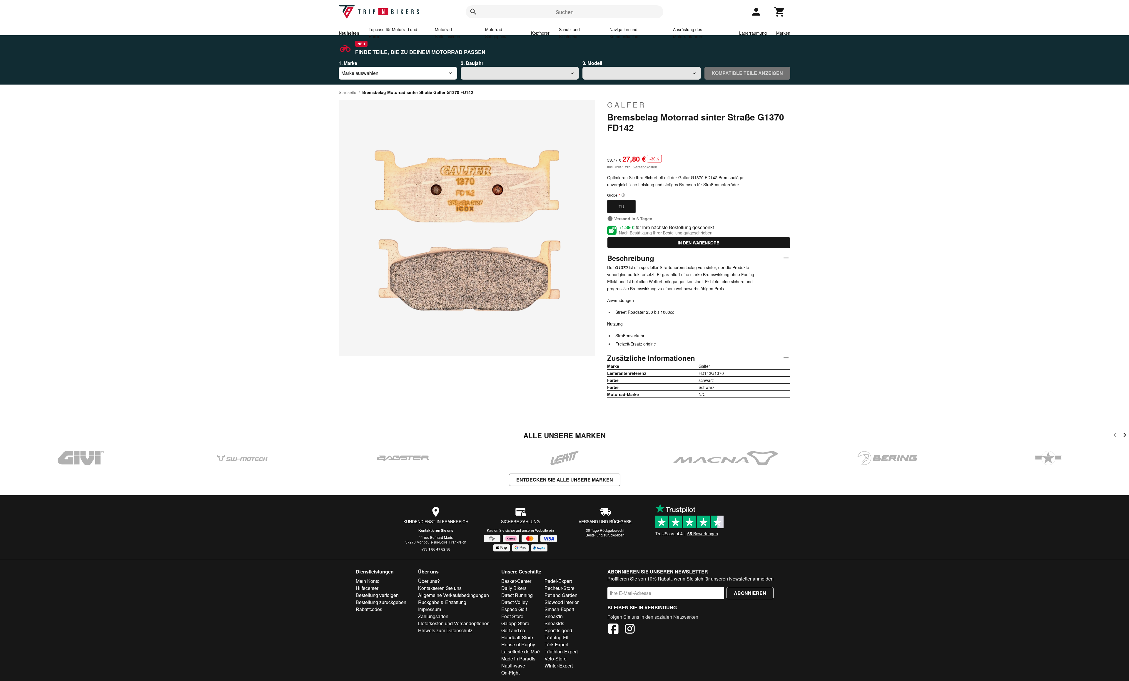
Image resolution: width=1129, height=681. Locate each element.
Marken (783, 33)
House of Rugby (518, 644)
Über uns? (429, 581)
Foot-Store (512, 616)
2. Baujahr (472, 63)
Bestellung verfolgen (377, 595)
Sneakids (554, 623)
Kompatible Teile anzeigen (747, 73)
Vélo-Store (556, 658)
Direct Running (517, 595)
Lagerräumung (753, 33)
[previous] (1115, 436)
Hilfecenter (367, 588)
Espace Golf (514, 609)
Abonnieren (750, 593)
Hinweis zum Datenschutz (445, 630)
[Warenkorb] (780, 12)
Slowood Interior (562, 602)
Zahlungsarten (433, 616)
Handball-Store (517, 637)
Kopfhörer (540, 33)
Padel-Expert (558, 581)
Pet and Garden (561, 595)
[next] (1124, 436)
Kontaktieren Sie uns (435, 530)
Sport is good (558, 630)
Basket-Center (516, 581)
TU (621, 206)
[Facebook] (613, 629)
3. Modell (592, 63)
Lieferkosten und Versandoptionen (454, 623)
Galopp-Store (515, 623)
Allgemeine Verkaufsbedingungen (453, 595)
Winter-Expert (559, 665)
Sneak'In (554, 616)
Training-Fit (556, 637)
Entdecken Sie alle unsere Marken (564, 479)
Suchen (565, 12)
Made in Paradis (518, 658)
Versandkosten (645, 166)
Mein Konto (368, 581)
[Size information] (623, 195)
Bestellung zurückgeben (605, 534)
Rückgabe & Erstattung (442, 602)
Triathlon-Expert (561, 651)
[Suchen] (473, 11)
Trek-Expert (556, 644)
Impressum (429, 609)
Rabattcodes (369, 609)
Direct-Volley (514, 602)
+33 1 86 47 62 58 (435, 549)
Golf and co (513, 630)
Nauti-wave (513, 665)
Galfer (626, 104)
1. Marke (348, 63)
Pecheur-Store (559, 588)
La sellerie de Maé (520, 651)
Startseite (347, 92)
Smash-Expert (559, 609)
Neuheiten (349, 33)
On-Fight (510, 672)
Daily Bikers (514, 588)
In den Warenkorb (698, 243)
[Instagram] (630, 629)
